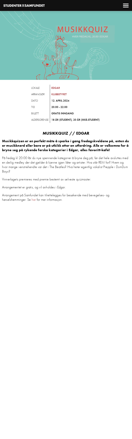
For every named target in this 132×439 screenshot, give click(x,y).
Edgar (55, 88)
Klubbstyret (59, 94)
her (34, 199)
